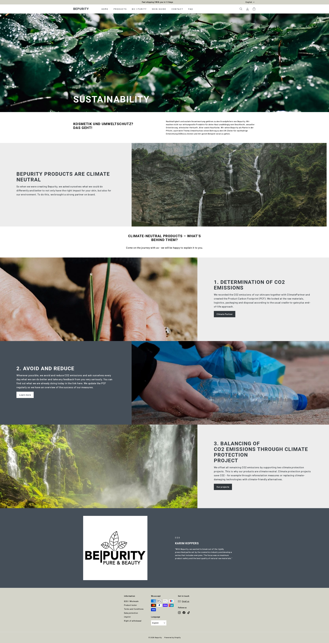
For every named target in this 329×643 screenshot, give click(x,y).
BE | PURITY (139, 9)
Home (105, 9)
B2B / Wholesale (131, 601)
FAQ (190, 9)
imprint (127, 617)
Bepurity (81, 9)
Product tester (130, 605)
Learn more (25, 394)
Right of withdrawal (132, 621)
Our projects (223, 487)
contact (177, 9)
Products (120, 9)
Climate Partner (225, 314)
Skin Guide (159, 9)
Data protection (131, 613)
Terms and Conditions (134, 609)
